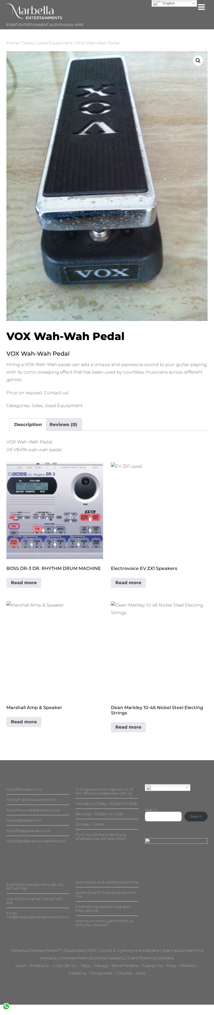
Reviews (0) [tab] (63, 424)
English (161, 787)
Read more (24, 582)
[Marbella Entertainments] (34, 17)
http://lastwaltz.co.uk (24, 789)
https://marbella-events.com (31, 799)
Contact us (56, 392)
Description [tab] (28, 424)
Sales (28, 43)
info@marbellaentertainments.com (37, 917)
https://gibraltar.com (24, 820)
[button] (198, 61)
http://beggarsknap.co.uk (28, 830)
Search (151, 809)
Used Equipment (54, 43)
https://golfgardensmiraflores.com (36, 841)
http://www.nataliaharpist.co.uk (33, 810)
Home (12, 43)
